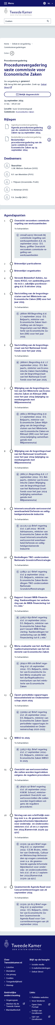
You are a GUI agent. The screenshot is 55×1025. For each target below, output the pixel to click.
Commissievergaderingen (15, 47)
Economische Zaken (25, 112)
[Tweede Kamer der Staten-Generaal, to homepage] (18, 11)
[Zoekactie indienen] (48, 21)
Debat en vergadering (21, 44)
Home (6, 44)
